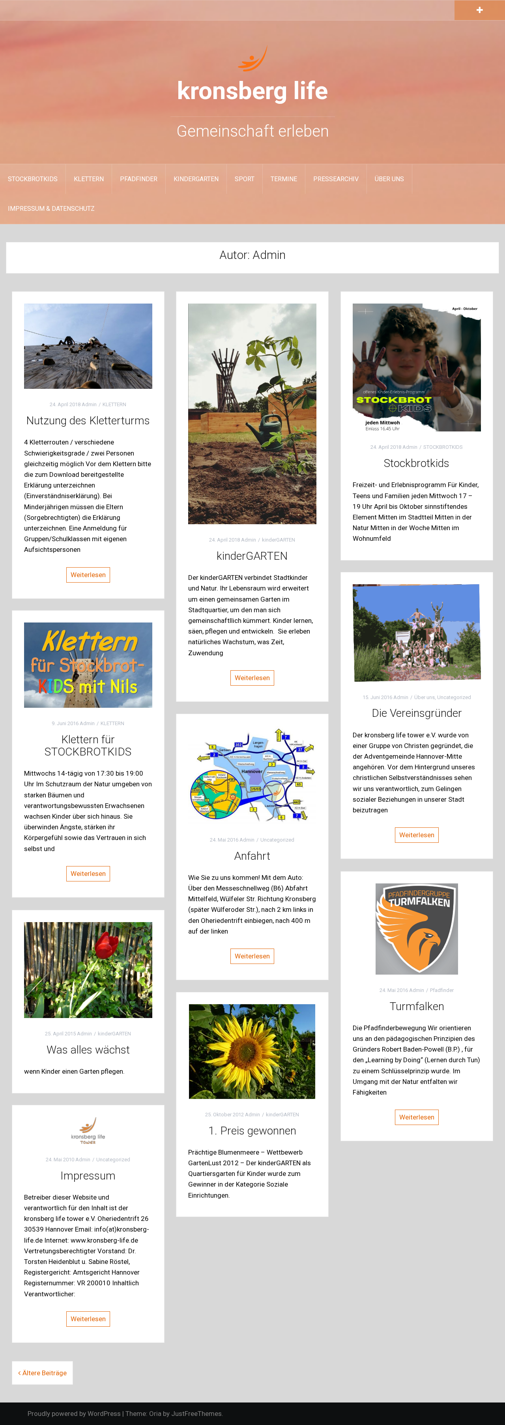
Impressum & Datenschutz (51, 208)
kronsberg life (252, 90)
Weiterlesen (88, 575)
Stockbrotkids (416, 463)
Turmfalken (416, 1006)
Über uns (389, 179)
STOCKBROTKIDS (33, 179)
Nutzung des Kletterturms (88, 420)
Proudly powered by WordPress (74, 1414)
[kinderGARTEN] (252, 413)
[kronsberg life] (252, 57)
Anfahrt (252, 855)
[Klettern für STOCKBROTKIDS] (88, 665)
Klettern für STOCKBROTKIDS (88, 745)
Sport (244, 179)
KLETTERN (114, 404)
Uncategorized (454, 697)
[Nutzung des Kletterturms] (88, 346)
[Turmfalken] (417, 928)
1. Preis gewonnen (252, 1130)
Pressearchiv (336, 179)
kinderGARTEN (196, 179)
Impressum (88, 1175)
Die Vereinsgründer (417, 713)
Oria (155, 1414)
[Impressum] (88, 1130)
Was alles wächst (88, 1049)
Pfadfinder (138, 179)
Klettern (89, 179)
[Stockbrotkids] (417, 367)
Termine (284, 179)
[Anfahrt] (252, 774)
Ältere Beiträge (44, 1373)
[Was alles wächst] (88, 969)
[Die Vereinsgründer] (417, 632)
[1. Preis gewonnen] (252, 1051)
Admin (89, 404)
